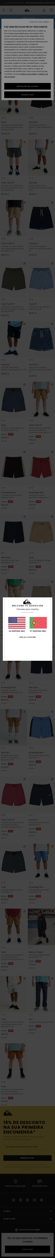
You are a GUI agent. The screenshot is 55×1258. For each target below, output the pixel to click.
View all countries (27, 637)
